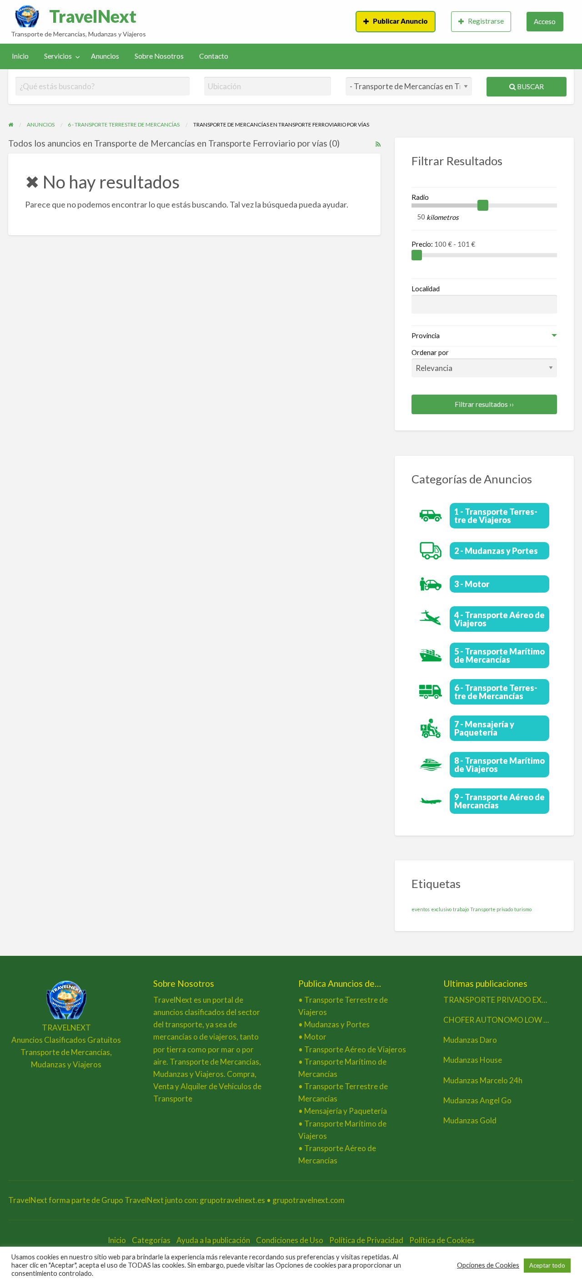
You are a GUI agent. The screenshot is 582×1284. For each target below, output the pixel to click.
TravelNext (92, 15)
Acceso (545, 21)
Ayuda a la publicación (213, 1240)
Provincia (425, 335)
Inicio (20, 56)
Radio (420, 197)
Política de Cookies (442, 1240)
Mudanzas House (472, 1060)
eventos (420, 909)
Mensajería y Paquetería (345, 1111)
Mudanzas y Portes (337, 1024)
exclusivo (441, 909)
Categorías (151, 1240)
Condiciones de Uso (289, 1240)
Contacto (213, 56)
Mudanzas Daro (470, 1040)
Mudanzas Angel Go (477, 1100)
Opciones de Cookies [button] (488, 1265)
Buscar (530, 86)
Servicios (58, 56)
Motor (315, 1036)
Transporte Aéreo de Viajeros (355, 1049)
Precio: (422, 244)
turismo (523, 909)
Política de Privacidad (366, 1240)
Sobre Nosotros (159, 56)
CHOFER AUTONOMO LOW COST (504, 1020)
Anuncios (105, 56)
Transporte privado (491, 909)
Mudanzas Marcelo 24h (482, 1080)
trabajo (461, 909)
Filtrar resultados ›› (484, 404)
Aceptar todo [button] (547, 1265)
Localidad (425, 288)
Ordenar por (430, 352)
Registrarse (486, 21)
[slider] (482, 205)
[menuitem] (395, 21)
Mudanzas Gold (470, 1120)
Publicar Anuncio (400, 21)
